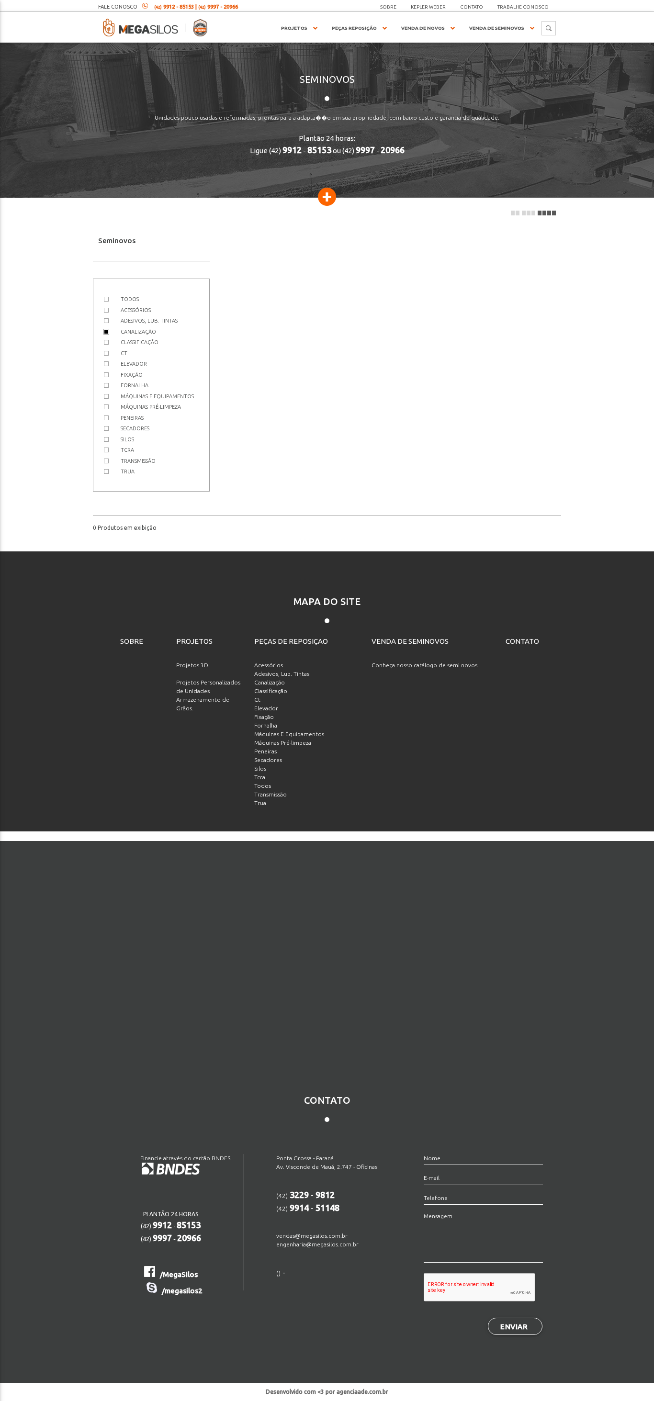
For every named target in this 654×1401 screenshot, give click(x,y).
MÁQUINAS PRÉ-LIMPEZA (151, 406)
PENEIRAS (132, 417)
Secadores (268, 760)
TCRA (127, 450)
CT (124, 353)
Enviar (514, 1327)
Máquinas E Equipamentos (289, 734)
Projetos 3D (192, 665)
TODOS (130, 299)
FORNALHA (134, 385)
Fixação (264, 717)
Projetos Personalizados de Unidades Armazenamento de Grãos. (208, 695)
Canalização (269, 682)
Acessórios (268, 665)
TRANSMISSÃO (138, 461)
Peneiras (265, 751)
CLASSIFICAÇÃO (139, 342)
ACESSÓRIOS (136, 310)
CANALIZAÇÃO (138, 331)
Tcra (259, 777)
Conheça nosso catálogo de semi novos (424, 665)
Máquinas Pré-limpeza (282, 743)
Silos (260, 768)
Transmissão (270, 794)
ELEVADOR (134, 363)
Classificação (270, 691)
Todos (262, 786)
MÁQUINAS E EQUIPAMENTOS (157, 396)
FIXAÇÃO (132, 374)
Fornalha (265, 725)
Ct (257, 699)
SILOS (127, 439)
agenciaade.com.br (362, 1392)
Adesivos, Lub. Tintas (281, 674)
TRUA (128, 471)
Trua (260, 803)
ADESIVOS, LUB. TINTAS (149, 320)
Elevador (266, 708)
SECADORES (135, 428)
